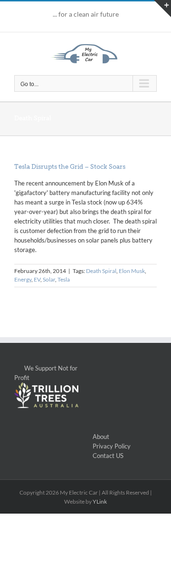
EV (37, 279)
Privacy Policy (112, 446)
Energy (22, 279)
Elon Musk (132, 270)
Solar (49, 279)
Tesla (63, 279)
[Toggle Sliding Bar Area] (162, 8)
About (101, 436)
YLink (100, 501)
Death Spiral (101, 270)
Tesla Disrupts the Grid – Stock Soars (69, 166)
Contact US (108, 455)
